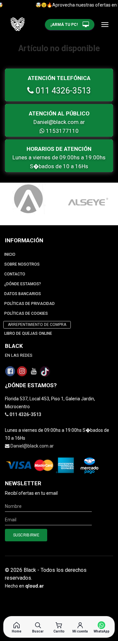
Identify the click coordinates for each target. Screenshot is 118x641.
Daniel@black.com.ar (59, 122)
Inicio (9, 254)
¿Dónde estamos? (22, 284)
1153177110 (62, 131)
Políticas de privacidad (29, 303)
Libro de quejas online (28, 333)
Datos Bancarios (22, 293)
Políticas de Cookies (26, 313)
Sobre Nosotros (22, 264)
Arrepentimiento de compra (37, 324)
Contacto (14, 274)
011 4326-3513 (62, 90)
